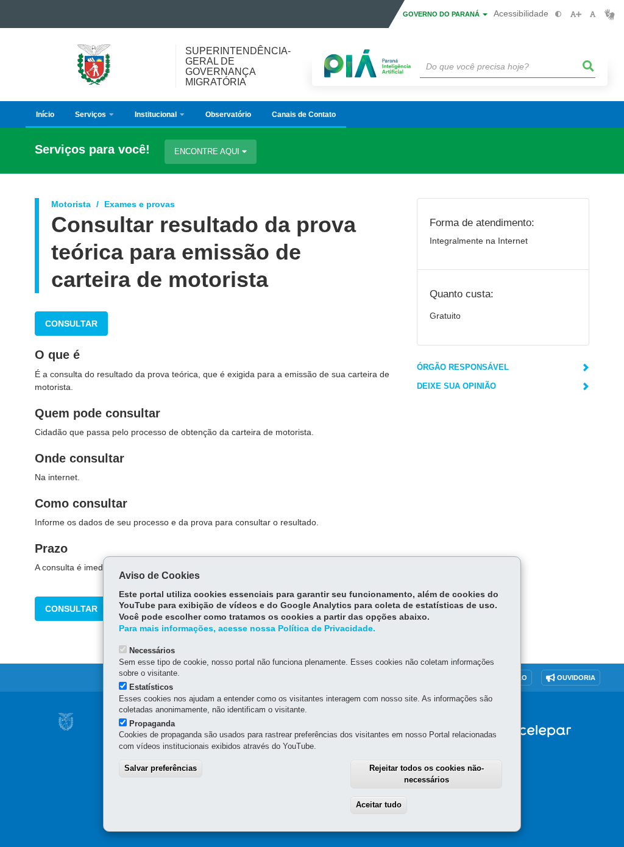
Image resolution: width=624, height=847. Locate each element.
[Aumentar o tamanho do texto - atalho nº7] (576, 14)
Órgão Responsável (463, 367)
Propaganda (152, 723)
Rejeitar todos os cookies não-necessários (426, 774)
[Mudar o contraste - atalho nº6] (558, 14)
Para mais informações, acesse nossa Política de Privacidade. (247, 628)
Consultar (71, 323)
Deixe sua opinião (456, 386)
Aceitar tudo (379, 804)
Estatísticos (151, 687)
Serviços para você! (92, 149)
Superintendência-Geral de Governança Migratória (238, 66)
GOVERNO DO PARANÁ (442, 14)
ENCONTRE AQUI (208, 151)
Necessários (152, 650)
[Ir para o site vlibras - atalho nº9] (610, 14)
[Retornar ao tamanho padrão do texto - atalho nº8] (593, 14)
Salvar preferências (160, 768)
